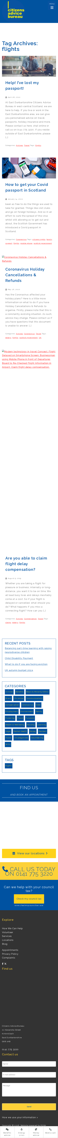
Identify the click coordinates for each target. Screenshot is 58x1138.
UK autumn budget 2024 (19, 670)
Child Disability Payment (19, 658)
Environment (27, 711)
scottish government (43, 243)
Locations (8, 940)
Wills (8, 744)
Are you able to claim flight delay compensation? (26, 564)
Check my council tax (29, 899)
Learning (41, 725)
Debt (38, 705)
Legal (8, 731)
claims (8, 622)
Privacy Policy (10, 954)
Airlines (19, 145)
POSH (43, 1125)
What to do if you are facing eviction (26, 664)
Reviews (43, 731)
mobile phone (26, 243)
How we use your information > (20, 1117)
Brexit (8, 698)
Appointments (10, 950)
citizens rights (38, 239)
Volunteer (7, 932)
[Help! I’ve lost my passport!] (29, 66)
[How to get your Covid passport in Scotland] (29, 167)
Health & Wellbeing (15, 725)
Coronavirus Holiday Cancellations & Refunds (25, 275)
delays (8, 338)
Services (7, 936)
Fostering (10, 718)
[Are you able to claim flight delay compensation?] (29, 450)
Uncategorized (21, 738)
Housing (31, 725)
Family (39, 711)
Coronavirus (21, 239)
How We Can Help (12, 928)
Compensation (30, 619)
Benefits (19, 692)
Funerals (30, 718)
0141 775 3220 (10, 1049)
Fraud (20, 718)
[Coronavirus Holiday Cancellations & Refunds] (29, 259)
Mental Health (20, 731)
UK (40, 338)
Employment (12, 711)
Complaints (8, 957)
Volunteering (37, 738)
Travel (27, 145)
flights (38, 145)
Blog (4, 944)
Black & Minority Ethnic (37, 692)
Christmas (19, 698)
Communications (34, 698)
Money (33, 731)
